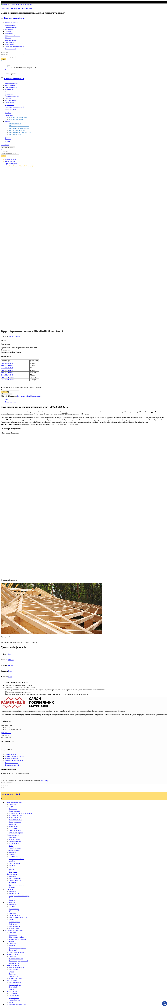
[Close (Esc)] (1, 785)
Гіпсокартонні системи (13, 36)
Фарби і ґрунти (14, 928)
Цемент (11, 870)
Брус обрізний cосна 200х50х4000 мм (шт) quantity (17, 387)
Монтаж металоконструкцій (14, 760)
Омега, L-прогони (15, 848)
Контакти (7, 141)
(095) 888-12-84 (6, 733)
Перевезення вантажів (12, 765)
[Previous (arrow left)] (1, 787)
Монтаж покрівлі (15, 124)
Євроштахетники (14, 963)
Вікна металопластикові (16, 967)
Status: (3, 344)
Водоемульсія (13, 856)
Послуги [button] (7, 121)
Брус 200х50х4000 (7, 370)
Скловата (12, 900)
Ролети (11, 1002)
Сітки (10, 867)
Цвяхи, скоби (13, 950)
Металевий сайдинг (15, 841)
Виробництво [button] (9, 115)
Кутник (11, 919)
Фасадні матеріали (10, 25)
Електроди (12, 913)
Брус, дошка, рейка (23, 396)
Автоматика (13, 993)
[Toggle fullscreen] (5, 785)
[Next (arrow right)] (3, 787)
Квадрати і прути (14, 915)
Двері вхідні (13, 987)
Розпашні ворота (14, 1000)
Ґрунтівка (12, 861)
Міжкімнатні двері (10, 49)
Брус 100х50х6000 (7, 365)
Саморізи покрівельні (16, 830)
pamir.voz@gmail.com (6, 737)
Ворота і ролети (9, 44)
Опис (6, 400)
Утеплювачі (8, 31)
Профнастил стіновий (16, 959)
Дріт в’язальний (14, 911)
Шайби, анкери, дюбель (16, 952)
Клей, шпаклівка (14, 863)
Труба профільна (14, 926)
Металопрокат (9, 33)
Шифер (11, 806)
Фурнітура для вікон (15, 978)
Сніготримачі (13, 828)
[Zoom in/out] (7, 785)
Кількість (38, 387)
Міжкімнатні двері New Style (16, 1004)
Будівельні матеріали (11, 27)
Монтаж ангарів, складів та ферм (20, 132)
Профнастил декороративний (18, 961)
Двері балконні (13, 969)
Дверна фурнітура (15, 985)
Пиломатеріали (9, 29)
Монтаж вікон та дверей (17, 130)
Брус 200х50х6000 (7, 375)
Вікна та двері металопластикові (14, 46)
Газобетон (8, 113)
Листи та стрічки (14, 922)
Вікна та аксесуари (13, 965)
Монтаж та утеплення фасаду (19, 128)
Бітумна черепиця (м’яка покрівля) (20, 813)
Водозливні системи (15, 815)
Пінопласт (12, 898)
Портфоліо (8, 139)
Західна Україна (14, 336)
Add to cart (5, 391)
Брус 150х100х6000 (7, 377)
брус (9, 654)
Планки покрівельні (11, 763)
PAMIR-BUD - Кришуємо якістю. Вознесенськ (16, 8)
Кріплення (8, 38)
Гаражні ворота (14, 998)
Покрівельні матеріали (11, 22)
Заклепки (12, 945)
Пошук (3, 59)
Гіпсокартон (13, 935)
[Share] (3, 785)
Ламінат (11, 989)
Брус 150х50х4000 (7, 368)
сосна (10, 677)
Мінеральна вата (14, 893)
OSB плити (12, 883)
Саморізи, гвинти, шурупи (17, 948)
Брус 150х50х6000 (7, 372)
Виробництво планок (16, 119)
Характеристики (10, 402)
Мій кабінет (5, 145)
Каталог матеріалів (14, 18)
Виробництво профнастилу (18, 117)
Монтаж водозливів (11, 758)
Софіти (11, 846)
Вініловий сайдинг (15, 839)
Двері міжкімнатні (15, 982)
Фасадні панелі (14, 843)
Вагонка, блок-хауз (15, 880)
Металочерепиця (14, 811)
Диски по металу (14, 909)
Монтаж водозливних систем (19, 126)
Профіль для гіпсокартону (17, 939)
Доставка (7, 137)
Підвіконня (12, 974)
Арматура (12, 906)
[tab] (86, 400)
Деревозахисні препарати (17, 885)
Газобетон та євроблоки (16, 859)
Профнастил (13, 809)
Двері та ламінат (9, 42)
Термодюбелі (13, 872)
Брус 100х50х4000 (7, 363)
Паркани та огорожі (10, 40)
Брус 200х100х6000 (7, 380)
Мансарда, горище (15, 822)
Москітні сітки (13, 976)
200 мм (10, 665)
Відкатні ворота (14, 995)
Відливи (11, 972)
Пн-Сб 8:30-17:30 (17, 68)
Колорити (12, 865)
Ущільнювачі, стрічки (16, 833)
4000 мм (11, 660)
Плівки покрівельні (15, 817)
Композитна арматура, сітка (18, 917)
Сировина (12, 887)
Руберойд (12, 854)
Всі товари (12, 804)
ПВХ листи (12, 824)
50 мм (10, 671)
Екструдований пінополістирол (19, 896)
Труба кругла (13, 924)
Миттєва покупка (6, 394)
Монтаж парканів (15, 134)
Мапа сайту (44, 780)
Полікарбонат (13, 826)
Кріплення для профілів (16, 937)
